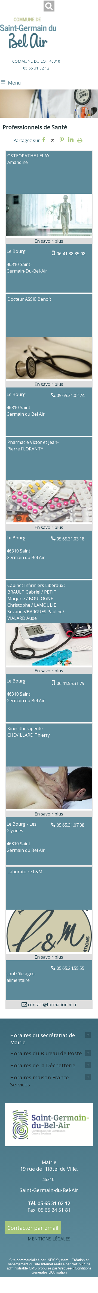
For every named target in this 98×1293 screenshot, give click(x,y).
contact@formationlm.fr (52, 1005)
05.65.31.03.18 (70, 539)
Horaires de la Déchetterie (42, 1065)
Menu (14, 82)
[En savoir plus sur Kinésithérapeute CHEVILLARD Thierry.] (49, 814)
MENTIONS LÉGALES (49, 1239)
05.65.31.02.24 (70, 395)
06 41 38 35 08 (71, 254)
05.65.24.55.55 (70, 968)
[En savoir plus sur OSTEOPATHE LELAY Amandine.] (49, 241)
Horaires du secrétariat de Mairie (42, 1039)
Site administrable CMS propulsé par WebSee (48, 1266)
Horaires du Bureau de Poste (46, 1053)
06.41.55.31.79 (70, 683)
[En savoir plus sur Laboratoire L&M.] (49, 957)
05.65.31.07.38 (70, 825)
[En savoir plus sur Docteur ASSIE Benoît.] (49, 384)
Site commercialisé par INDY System (38, 1260)
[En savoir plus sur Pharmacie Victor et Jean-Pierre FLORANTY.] (49, 527)
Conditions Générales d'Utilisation (61, 1270)
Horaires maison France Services (39, 1081)
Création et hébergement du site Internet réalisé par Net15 (48, 1262)
